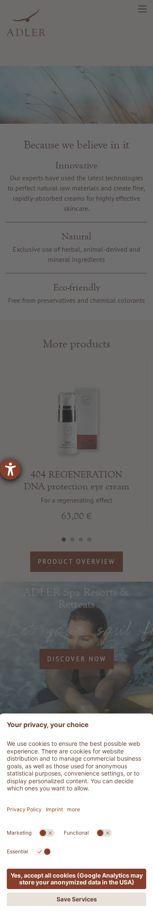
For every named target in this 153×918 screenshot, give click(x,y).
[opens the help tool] (10, 469)
